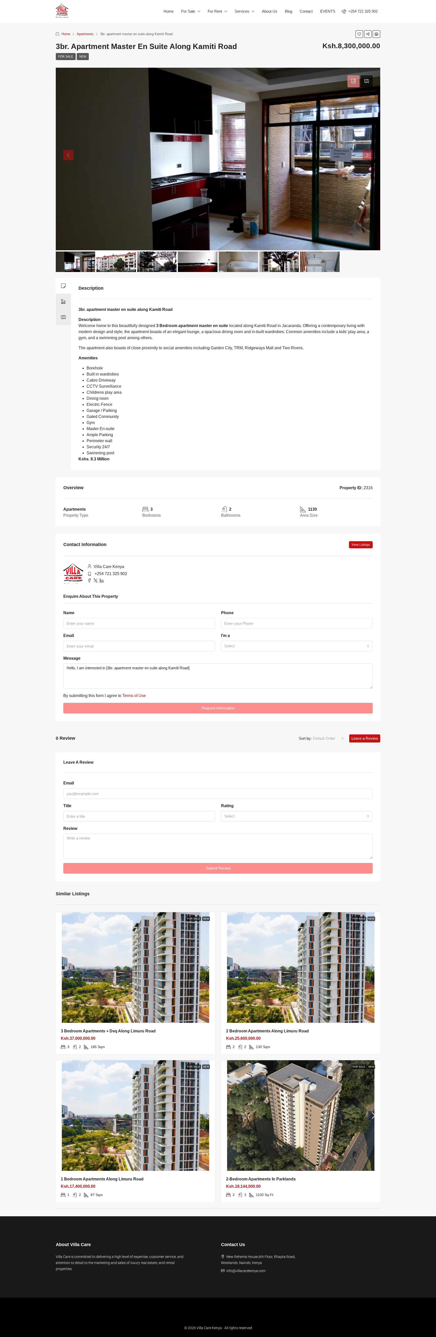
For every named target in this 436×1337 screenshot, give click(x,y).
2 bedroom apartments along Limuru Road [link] (267, 1031)
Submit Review (218, 868)
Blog (288, 11)
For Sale (188, 11)
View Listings (361, 545)
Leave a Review (364, 738)
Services (242, 11)
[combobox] (297, 646)
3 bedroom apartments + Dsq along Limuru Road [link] (108, 1031)
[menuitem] (359, 11)
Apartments (85, 34)
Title (67, 806)
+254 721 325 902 (111, 574)
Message (71, 658)
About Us (269, 11)
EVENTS (327, 11)
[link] (135, 967)
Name (68, 613)
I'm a (225, 635)
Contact (306, 11)
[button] (359, 34)
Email (68, 635)
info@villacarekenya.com (245, 1271)
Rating (227, 806)
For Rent (215, 11)
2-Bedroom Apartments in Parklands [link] (261, 1179)
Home (169, 11)
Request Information (218, 708)
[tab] (353, 81)
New (82, 56)
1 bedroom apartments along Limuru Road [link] (102, 1179)
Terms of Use (134, 696)
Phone (227, 613)
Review (70, 828)
